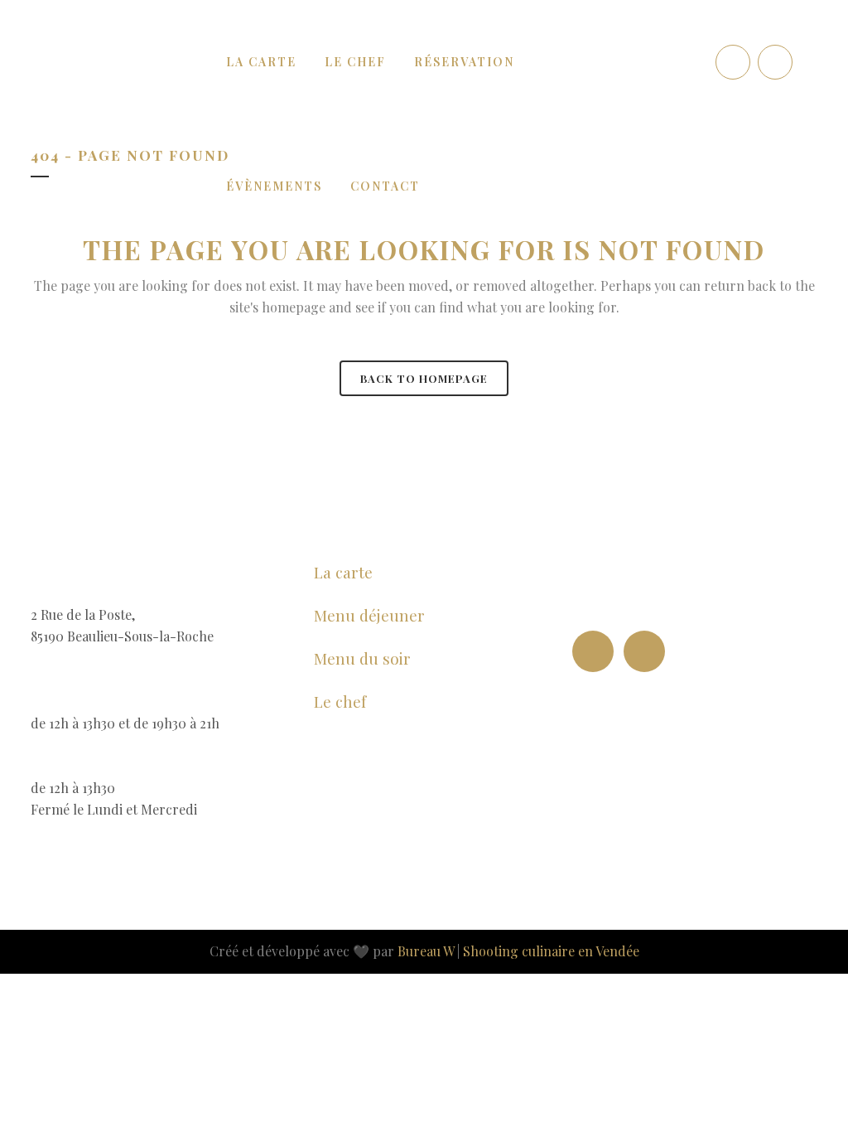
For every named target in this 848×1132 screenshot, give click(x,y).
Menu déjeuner (369, 615)
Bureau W (426, 951)
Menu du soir (362, 658)
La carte (343, 572)
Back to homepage (424, 378)
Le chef (340, 701)
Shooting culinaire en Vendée (551, 951)
